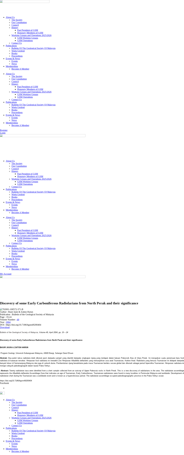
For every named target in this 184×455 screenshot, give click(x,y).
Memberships (12, 66)
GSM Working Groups (27, 38)
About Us (10, 17)
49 (18, 319)
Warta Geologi (18, 51)
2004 (8, 322)
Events (15, 61)
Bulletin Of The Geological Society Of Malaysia (33, 48)
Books (14, 53)
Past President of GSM (27, 30)
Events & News (13, 58)
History (15, 27)
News (14, 64)
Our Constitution (19, 22)
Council (15, 25)
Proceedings (17, 56)
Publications (11, 45)
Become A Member (20, 69)
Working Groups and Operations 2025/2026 (31, 35)
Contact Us (17, 43)
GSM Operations (25, 40)
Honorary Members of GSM (30, 33)
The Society (17, 20)
